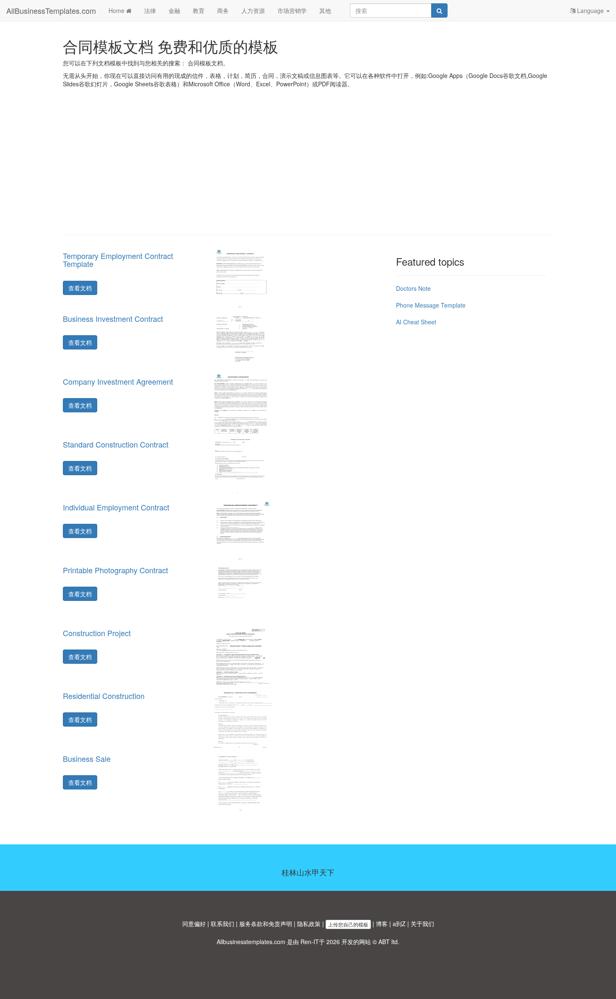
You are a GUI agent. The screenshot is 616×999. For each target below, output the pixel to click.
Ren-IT (309, 941)
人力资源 (253, 10)
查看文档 (80, 288)
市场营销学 (292, 10)
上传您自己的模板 (348, 924)
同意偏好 (194, 923)
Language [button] (590, 10)
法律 (150, 10)
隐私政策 (309, 923)
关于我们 (422, 923)
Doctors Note (413, 288)
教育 (198, 10)
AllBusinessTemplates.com (51, 10)
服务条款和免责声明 (265, 923)
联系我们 (222, 923)
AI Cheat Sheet (416, 322)
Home (117, 10)
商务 (223, 10)
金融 (174, 10)
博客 (382, 923)
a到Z (399, 923)
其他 (325, 10)
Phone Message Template (431, 305)
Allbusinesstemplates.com (251, 941)
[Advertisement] (308, 167)
